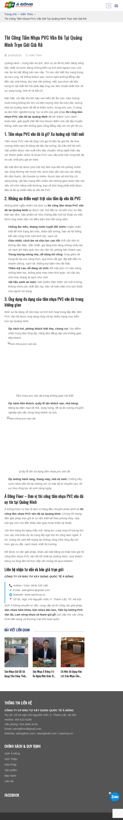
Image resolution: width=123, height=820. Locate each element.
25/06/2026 (15, 55)
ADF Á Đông (12, 753)
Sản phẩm (10, 770)
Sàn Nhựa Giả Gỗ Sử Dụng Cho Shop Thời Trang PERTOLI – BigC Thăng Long (16, 674)
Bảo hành (10, 775)
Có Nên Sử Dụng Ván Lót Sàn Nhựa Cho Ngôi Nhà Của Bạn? (71, 674)
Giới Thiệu (10, 759)
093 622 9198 (23, 719)
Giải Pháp (10, 764)
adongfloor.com (25, 733)
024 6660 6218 (28, 724)
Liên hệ (9, 781)
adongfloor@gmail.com (27, 728)
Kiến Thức (35, 55)
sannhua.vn (66, 733)
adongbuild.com (47, 733)
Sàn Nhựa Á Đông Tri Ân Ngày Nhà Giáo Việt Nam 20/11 (44, 674)
